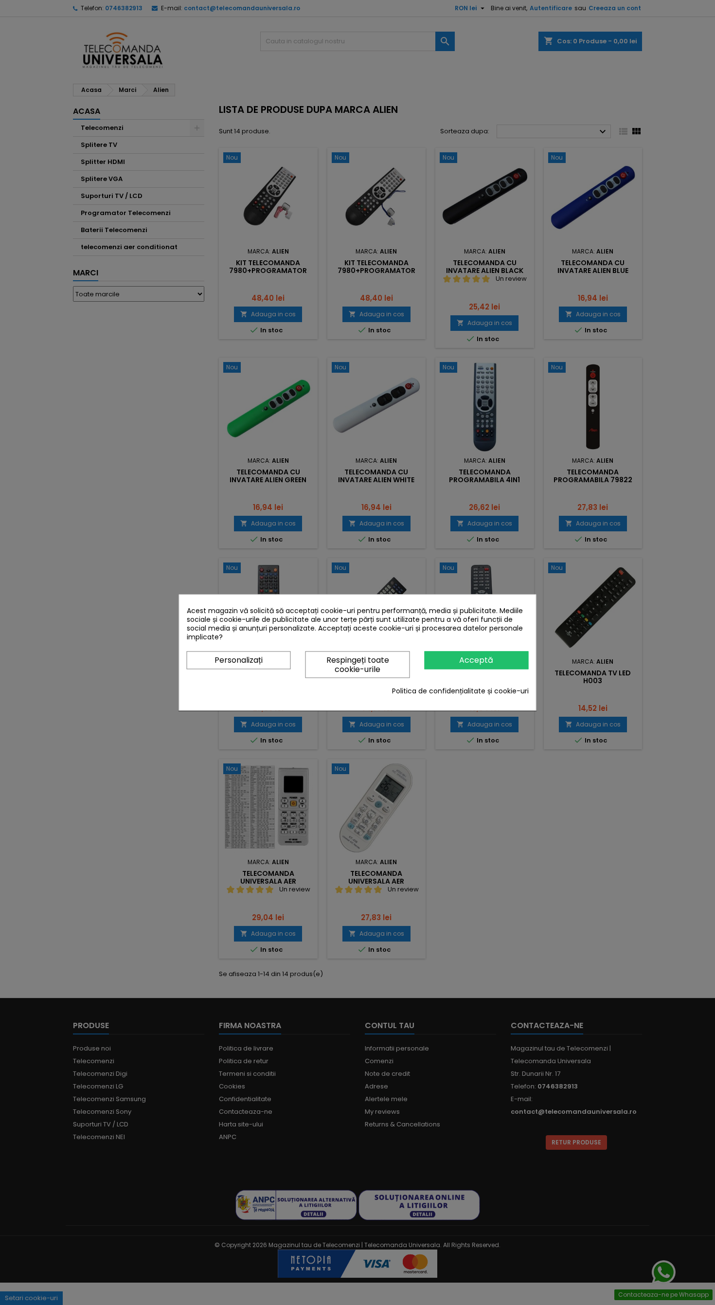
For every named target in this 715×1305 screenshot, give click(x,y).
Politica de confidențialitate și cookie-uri (460, 691)
